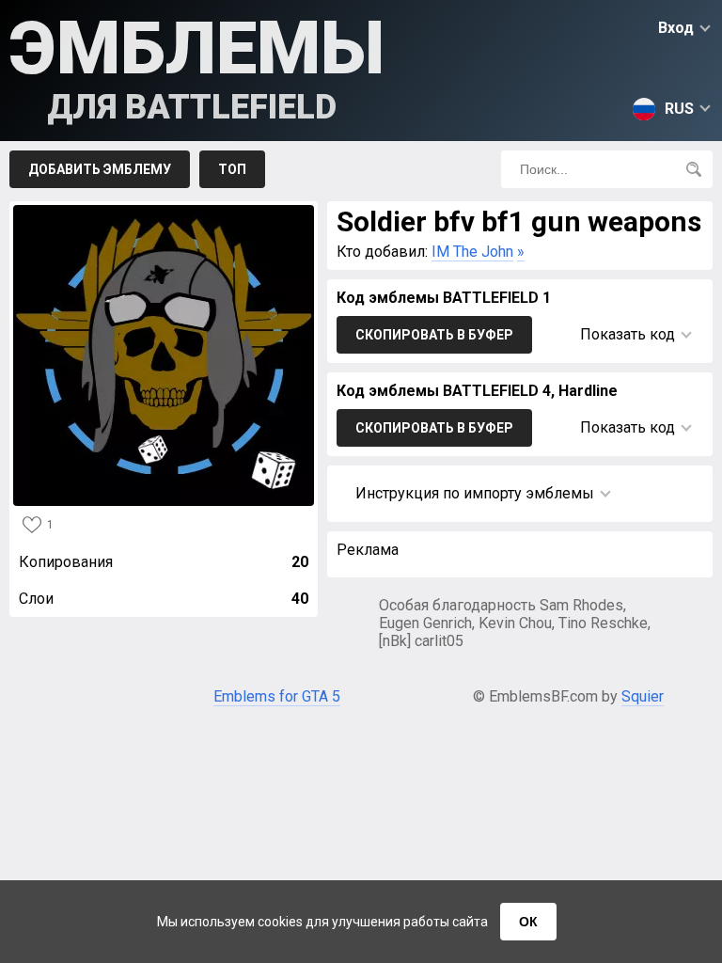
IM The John (472, 251)
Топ (232, 169)
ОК (528, 921)
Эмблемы (197, 66)
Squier (642, 696)
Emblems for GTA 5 (276, 696)
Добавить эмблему (99, 169)
